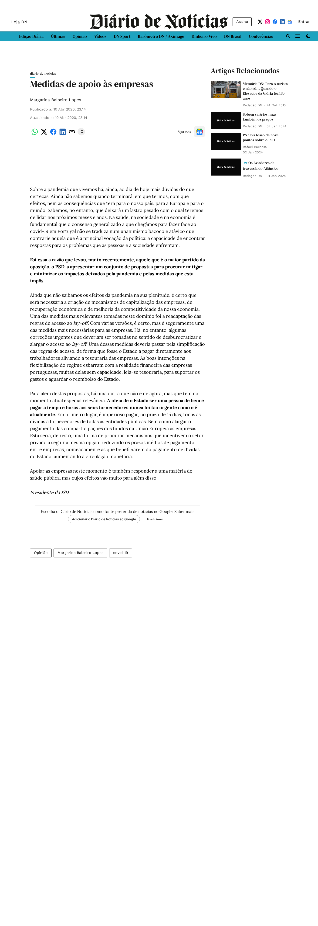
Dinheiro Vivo (204, 36)
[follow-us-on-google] (199, 131)
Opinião (80, 36)
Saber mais (184, 511)
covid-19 (120, 552)
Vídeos (100, 36)
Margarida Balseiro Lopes (55, 99)
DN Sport (122, 36)
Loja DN (19, 21)
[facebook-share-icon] (53, 134)
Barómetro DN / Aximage (161, 36)
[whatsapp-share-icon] (34, 134)
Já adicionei (155, 519)
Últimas (58, 36)
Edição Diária (31, 36)
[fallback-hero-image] (226, 89)
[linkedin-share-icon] (62, 134)
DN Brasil (232, 36)
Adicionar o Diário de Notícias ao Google (104, 519)
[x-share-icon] (44, 134)
